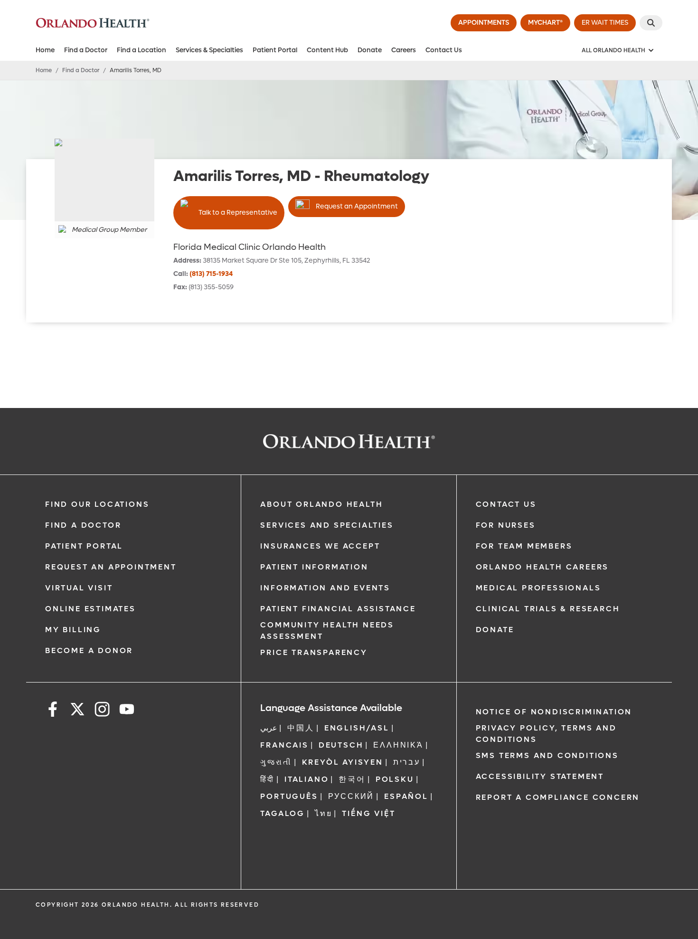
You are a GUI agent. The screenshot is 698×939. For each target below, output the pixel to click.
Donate (370, 50)
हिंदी (267, 779)
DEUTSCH (341, 745)
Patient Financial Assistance (337, 609)
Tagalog (282, 813)
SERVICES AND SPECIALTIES (326, 525)
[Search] (651, 22)
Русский (351, 796)
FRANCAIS (284, 745)
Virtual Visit (79, 588)
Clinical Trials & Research (548, 609)
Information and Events (325, 588)
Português (289, 796)
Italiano (306, 779)
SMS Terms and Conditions (547, 755)
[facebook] (52, 711)
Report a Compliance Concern (558, 797)
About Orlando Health (321, 504)
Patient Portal (275, 50)
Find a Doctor (85, 50)
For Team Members (524, 546)
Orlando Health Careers (542, 567)
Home (45, 50)
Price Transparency (313, 652)
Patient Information (314, 567)
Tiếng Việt (368, 813)
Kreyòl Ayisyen (342, 762)
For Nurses (506, 525)
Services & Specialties (209, 50)
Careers (403, 50)
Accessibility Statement (540, 776)
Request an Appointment (357, 206)
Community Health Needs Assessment (327, 630)
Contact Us (443, 50)
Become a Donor (89, 650)
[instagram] (102, 711)
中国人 (300, 728)
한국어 (352, 779)
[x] (77, 711)
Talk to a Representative (237, 212)
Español (406, 796)
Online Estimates (90, 609)
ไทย (323, 813)
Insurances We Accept (320, 546)
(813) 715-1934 (211, 273)
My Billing (73, 630)
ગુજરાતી (276, 762)
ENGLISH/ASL (356, 728)
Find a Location (141, 50)
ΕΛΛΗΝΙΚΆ (398, 745)
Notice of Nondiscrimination (554, 712)
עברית (406, 762)
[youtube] (126, 711)
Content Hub (327, 50)
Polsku (395, 779)
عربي (268, 728)
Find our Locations (97, 504)
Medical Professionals (538, 588)
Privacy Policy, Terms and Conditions (546, 733)
